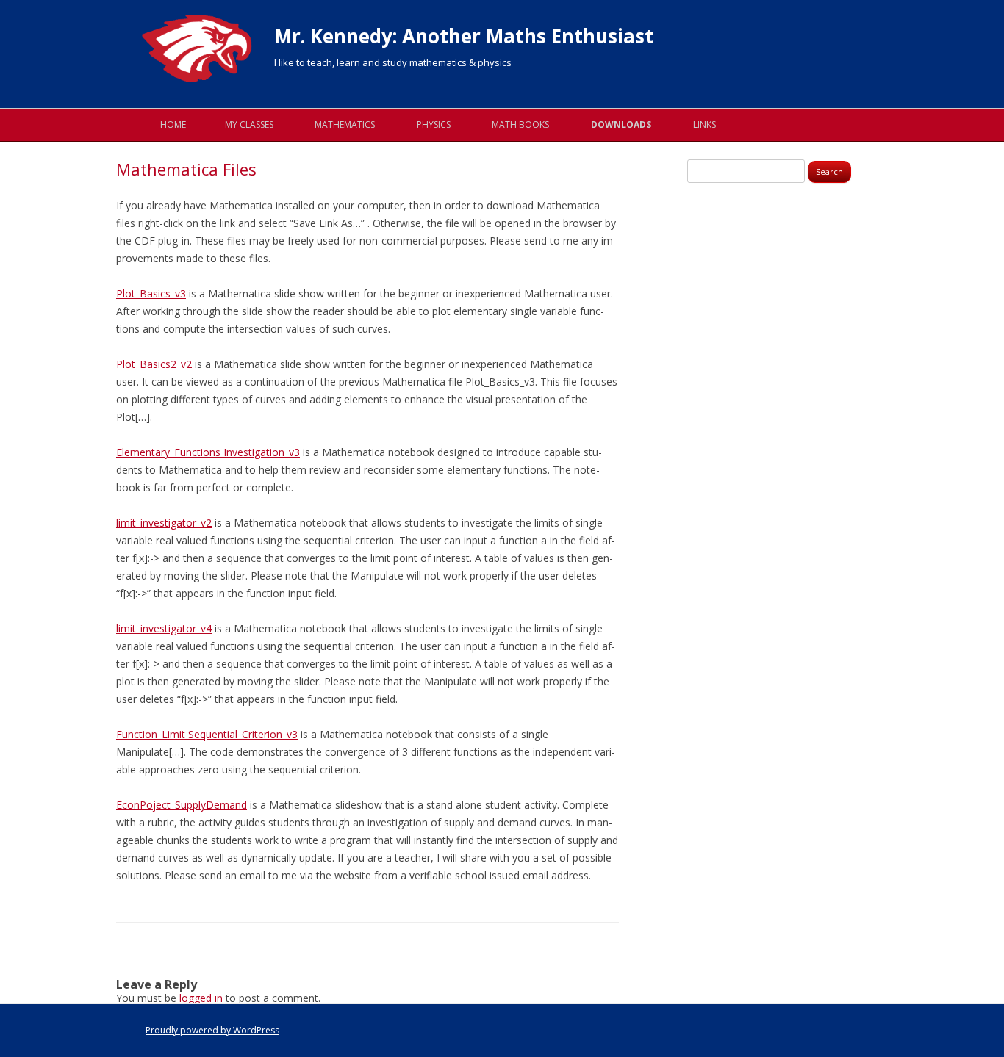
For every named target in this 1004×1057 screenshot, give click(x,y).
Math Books (520, 124)
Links (704, 124)
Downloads (621, 124)
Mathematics (345, 124)
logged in (201, 998)
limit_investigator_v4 (164, 628)
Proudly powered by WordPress (212, 1030)
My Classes (249, 124)
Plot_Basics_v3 (151, 293)
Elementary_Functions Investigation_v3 (208, 452)
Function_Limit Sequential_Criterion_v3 (207, 734)
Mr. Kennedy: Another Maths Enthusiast (463, 36)
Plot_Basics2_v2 (154, 364)
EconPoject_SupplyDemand (181, 805)
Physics (434, 124)
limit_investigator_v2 (164, 523)
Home (173, 124)
